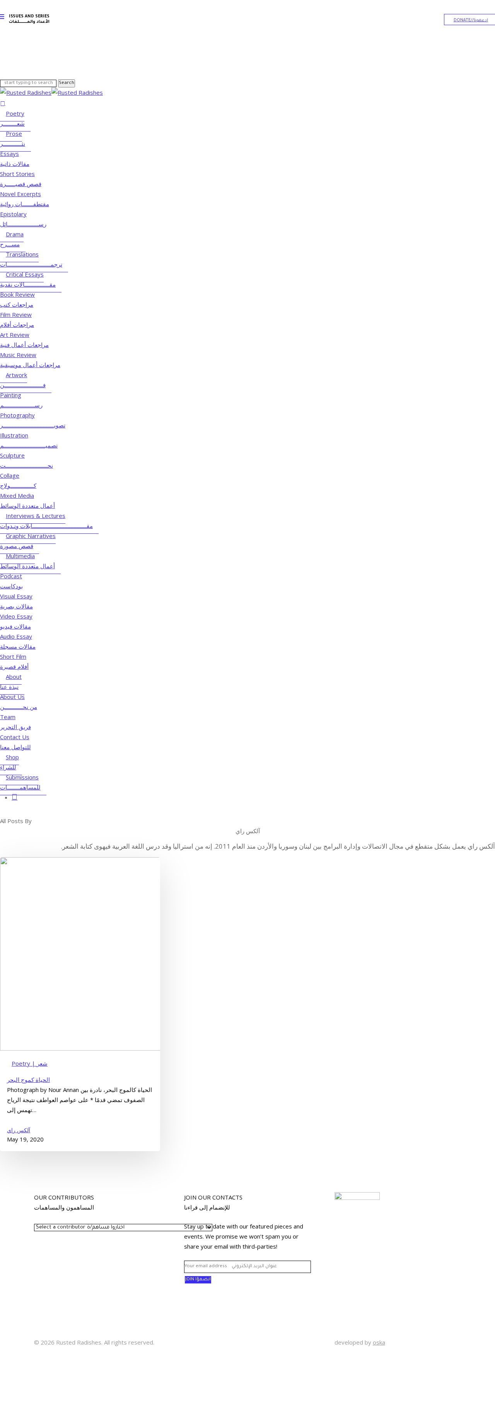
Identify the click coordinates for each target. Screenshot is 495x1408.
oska (379, 1342)
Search (66, 83)
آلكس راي (18, 1130)
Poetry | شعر (30, 1063)
